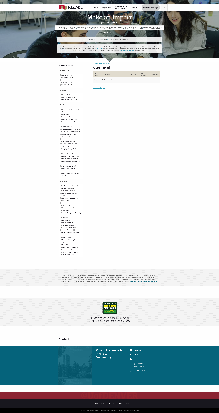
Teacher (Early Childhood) (70, 252)
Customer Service (67, 208)
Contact (102, 403)
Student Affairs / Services (70, 247)
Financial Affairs (67, 127)
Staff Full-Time (67, 82)
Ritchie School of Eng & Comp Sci (71, 162)
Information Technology (69, 225)
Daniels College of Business (70, 119)
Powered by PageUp (99, 88)
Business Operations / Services (71, 203)
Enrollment (66, 210)
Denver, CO (66, 95)
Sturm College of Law (68, 166)
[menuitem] (95, 7)
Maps (91, 403)
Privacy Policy (110, 403)
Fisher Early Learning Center (71, 131)
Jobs (96, 403)
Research (65, 245)
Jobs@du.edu (137, 350)
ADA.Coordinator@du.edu (127, 50)
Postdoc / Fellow (67, 237)
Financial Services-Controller (71, 129)
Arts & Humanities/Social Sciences (71, 111)
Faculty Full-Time (67, 77)
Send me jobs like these (102, 63)
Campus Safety (67, 117)
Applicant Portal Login (150, 8)
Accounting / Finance (68, 190)
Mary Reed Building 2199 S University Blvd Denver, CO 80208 (139, 364)
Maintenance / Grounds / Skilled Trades (71, 234)
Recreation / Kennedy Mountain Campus (71, 241)
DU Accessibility (98, 48)
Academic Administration (70, 186)
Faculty (64, 218)
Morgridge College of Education (71, 150)
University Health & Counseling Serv (70, 175)
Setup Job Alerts (110, 32)
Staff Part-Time (67, 85)
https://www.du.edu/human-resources (144, 359)
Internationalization (68, 141)
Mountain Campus (67, 154)
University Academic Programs (70, 170)
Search (164, 7)
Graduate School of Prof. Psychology (69, 135)
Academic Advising (68, 188)
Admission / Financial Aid (70, 198)
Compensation (106, 8)
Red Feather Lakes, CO (69, 99)
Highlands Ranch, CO (68, 97)
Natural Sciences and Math (70, 156)
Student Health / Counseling (70, 250)
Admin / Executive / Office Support (69, 194)
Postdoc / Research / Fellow (70, 80)
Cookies (127, 403)
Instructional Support (68, 227)
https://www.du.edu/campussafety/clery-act (143, 281)
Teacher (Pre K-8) (67, 254)
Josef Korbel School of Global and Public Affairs (71, 145)
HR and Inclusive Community (71, 139)
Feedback (120, 403)
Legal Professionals (68, 230)
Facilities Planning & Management (71, 123)
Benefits (95, 8)
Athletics (65, 114)
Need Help (134, 8)
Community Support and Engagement (120, 7)
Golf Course (66, 220)
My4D (108, 39)
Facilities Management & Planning (71, 214)
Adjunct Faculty (67, 75)
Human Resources (67, 222)
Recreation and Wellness (69, 159)
